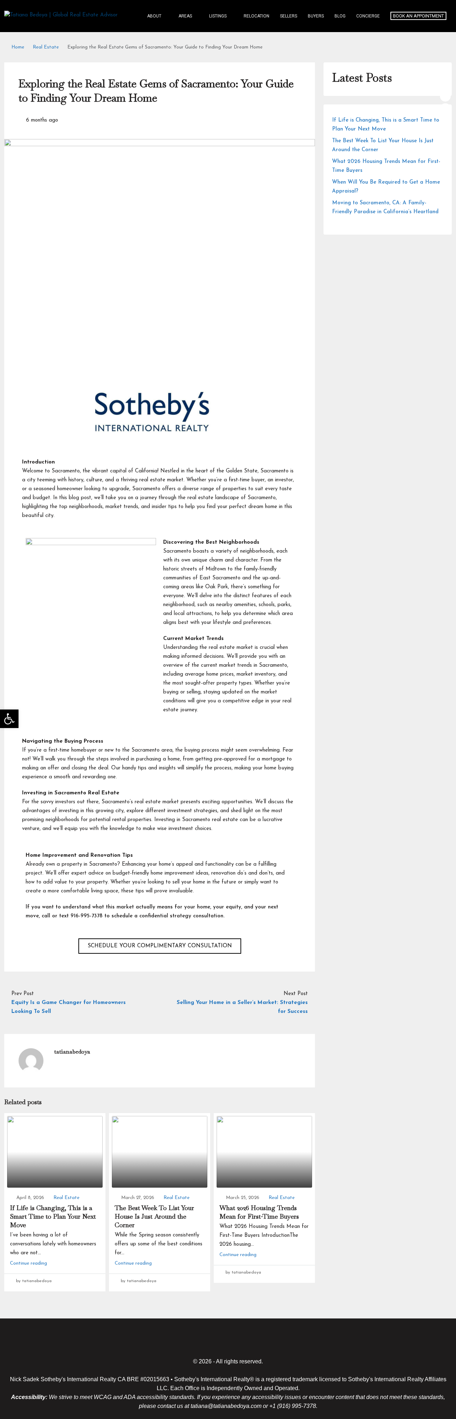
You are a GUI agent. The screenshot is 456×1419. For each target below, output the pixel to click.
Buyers (316, 16)
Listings (218, 16)
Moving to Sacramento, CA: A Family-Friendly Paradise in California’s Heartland (385, 207)
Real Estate (46, 47)
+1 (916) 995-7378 (292, 1406)
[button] (9, 719)
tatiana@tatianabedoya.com (226, 1406)
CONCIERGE (368, 16)
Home (17, 47)
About (154, 16)
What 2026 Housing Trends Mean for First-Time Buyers (259, 1212)
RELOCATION (256, 16)
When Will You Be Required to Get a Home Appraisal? (386, 187)
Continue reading (28, 1263)
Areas (185, 16)
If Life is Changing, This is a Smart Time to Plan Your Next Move (53, 1216)
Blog (340, 16)
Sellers (288, 16)
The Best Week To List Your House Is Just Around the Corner (154, 1216)
